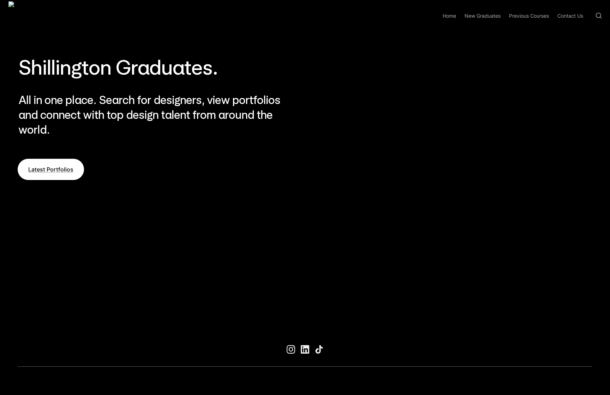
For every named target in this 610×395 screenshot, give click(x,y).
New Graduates (483, 16)
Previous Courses (529, 16)
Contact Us (570, 16)
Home (449, 16)
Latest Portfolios (50, 169)
